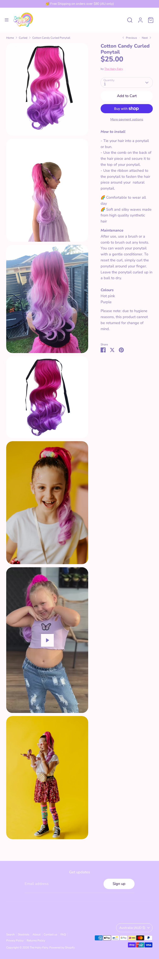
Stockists (23, 934)
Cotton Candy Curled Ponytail (51, 38)
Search (10, 934)
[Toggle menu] (6, 20)
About (37, 934)
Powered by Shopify (62, 947)
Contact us (50, 934)
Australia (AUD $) (132, 927)
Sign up (119, 883)
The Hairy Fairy (113, 69)
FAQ (63, 934)
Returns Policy (36, 940)
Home (10, 38)
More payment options (126, 119)
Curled (23, 38)
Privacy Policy (15, 940)
